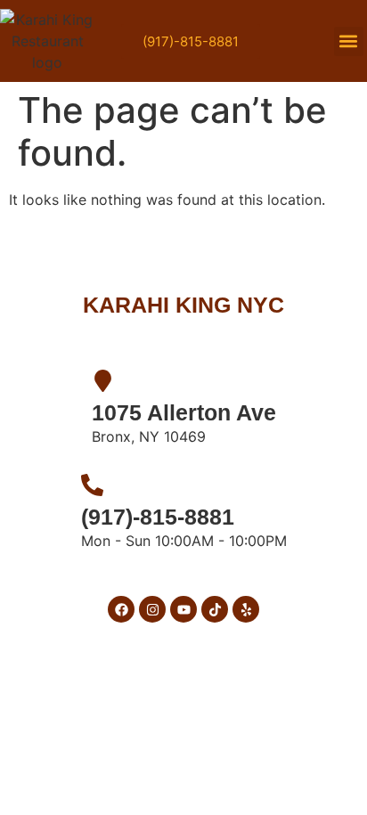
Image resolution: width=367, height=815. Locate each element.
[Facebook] (121, 609)
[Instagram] (152, 609)
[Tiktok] (214, 609)
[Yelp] (245, 609)
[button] (348, 41)
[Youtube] (183, 609)
